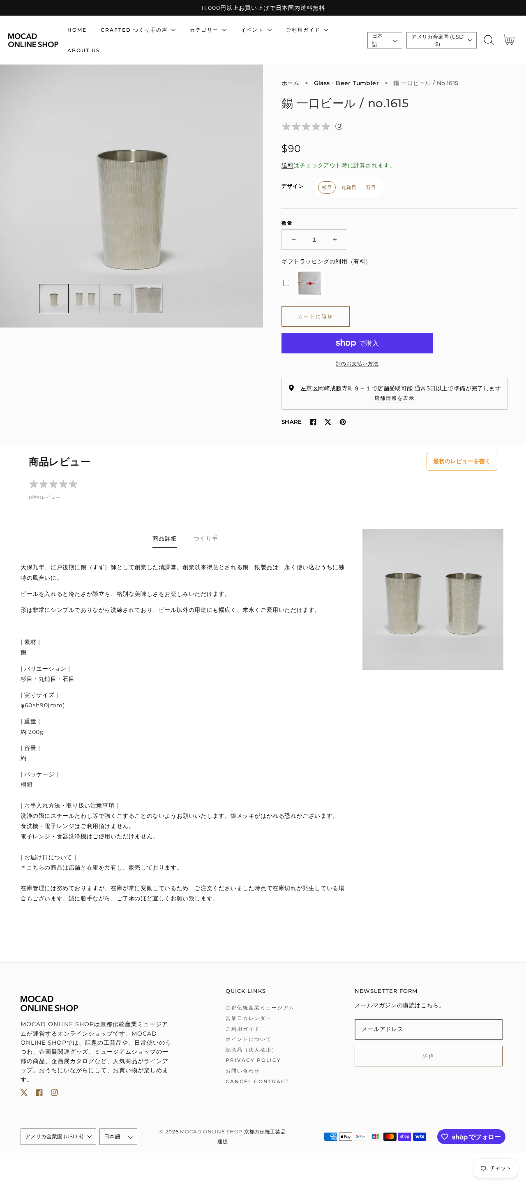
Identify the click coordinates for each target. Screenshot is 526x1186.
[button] (489, 40)
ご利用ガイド (243, 1029)
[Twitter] (328, 422)
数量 (287, 223)
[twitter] (24, 1094)
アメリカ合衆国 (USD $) (437, 40)
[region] (263, 8)
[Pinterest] (342, 422)
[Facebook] (313, 422)
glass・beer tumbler (346, 83)
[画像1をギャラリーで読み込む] (54, 299)
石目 (371, 187)
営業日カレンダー (249, 1018)
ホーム (290, 83)
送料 (287, 165)
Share (291, 421)
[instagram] (54, 1094)
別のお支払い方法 (357, 363)
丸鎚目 (349, 187)
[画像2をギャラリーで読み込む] (85, 299)
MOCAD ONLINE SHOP (211, 1132)
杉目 (327, 187)
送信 (429, 1056)
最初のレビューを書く (462, 461)
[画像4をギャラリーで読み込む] (148, 299)
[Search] (489, 40)
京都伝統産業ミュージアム (260, 1007)
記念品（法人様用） (251, 1050)
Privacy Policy (253, 1060)
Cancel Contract (257, 1081)
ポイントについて (249, 1039)
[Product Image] (131, 196)
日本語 (377, 39)
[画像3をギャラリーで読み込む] (117, 299)
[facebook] (39, 1094)
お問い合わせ (243, 1071)
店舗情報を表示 (394, 398)
